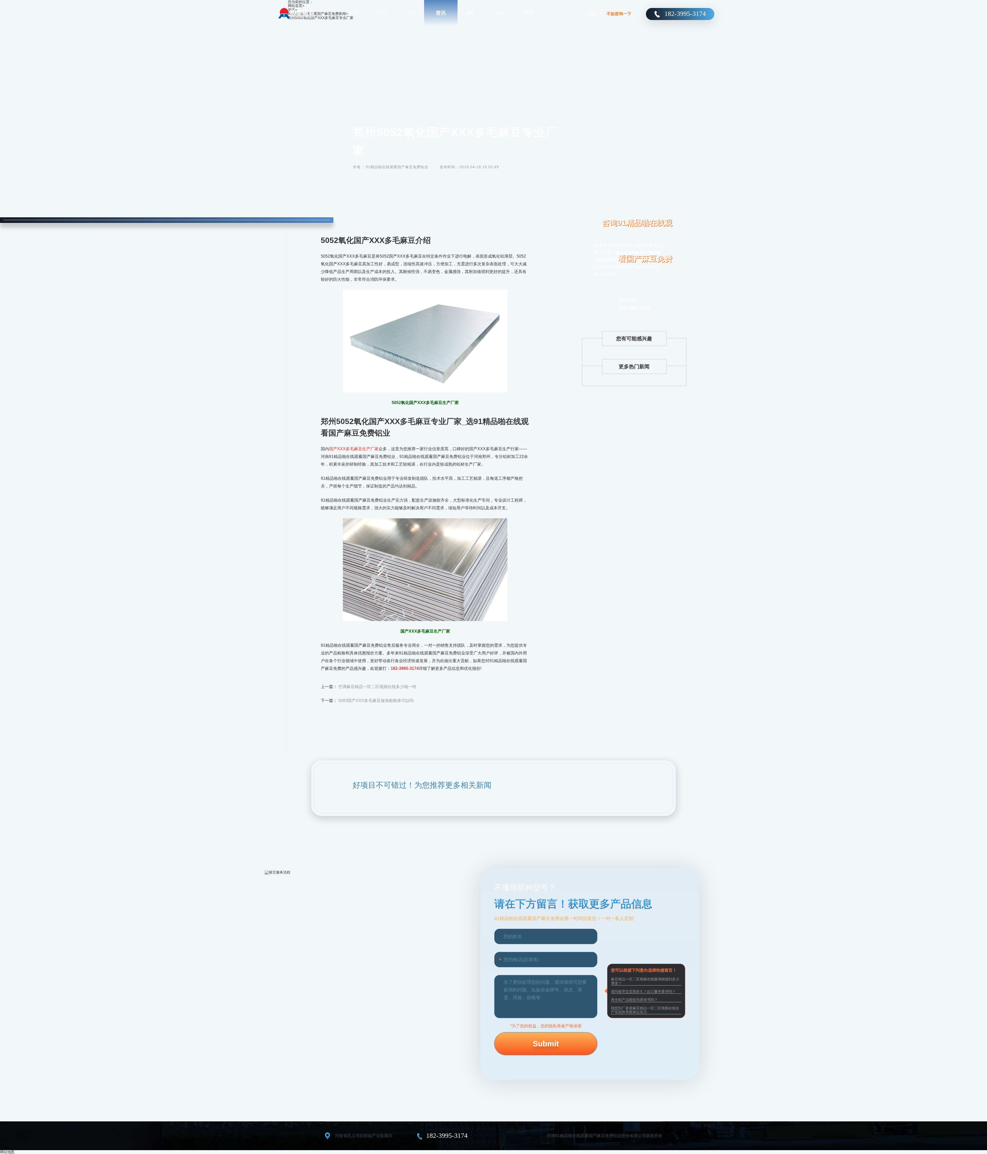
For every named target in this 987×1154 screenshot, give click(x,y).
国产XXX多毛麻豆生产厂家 (354, 449)
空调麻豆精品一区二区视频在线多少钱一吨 (377, 686)
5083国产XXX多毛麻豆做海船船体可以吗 (376, 700)
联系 (529, 13)
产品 (382, 13)
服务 (470, 13)
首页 (353, 13)
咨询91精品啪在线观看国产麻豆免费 (637, 240)
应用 (411, 13)
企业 (499, 13)
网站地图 (7, 1152)
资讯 (441, 13)
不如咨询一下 (619, 14)
